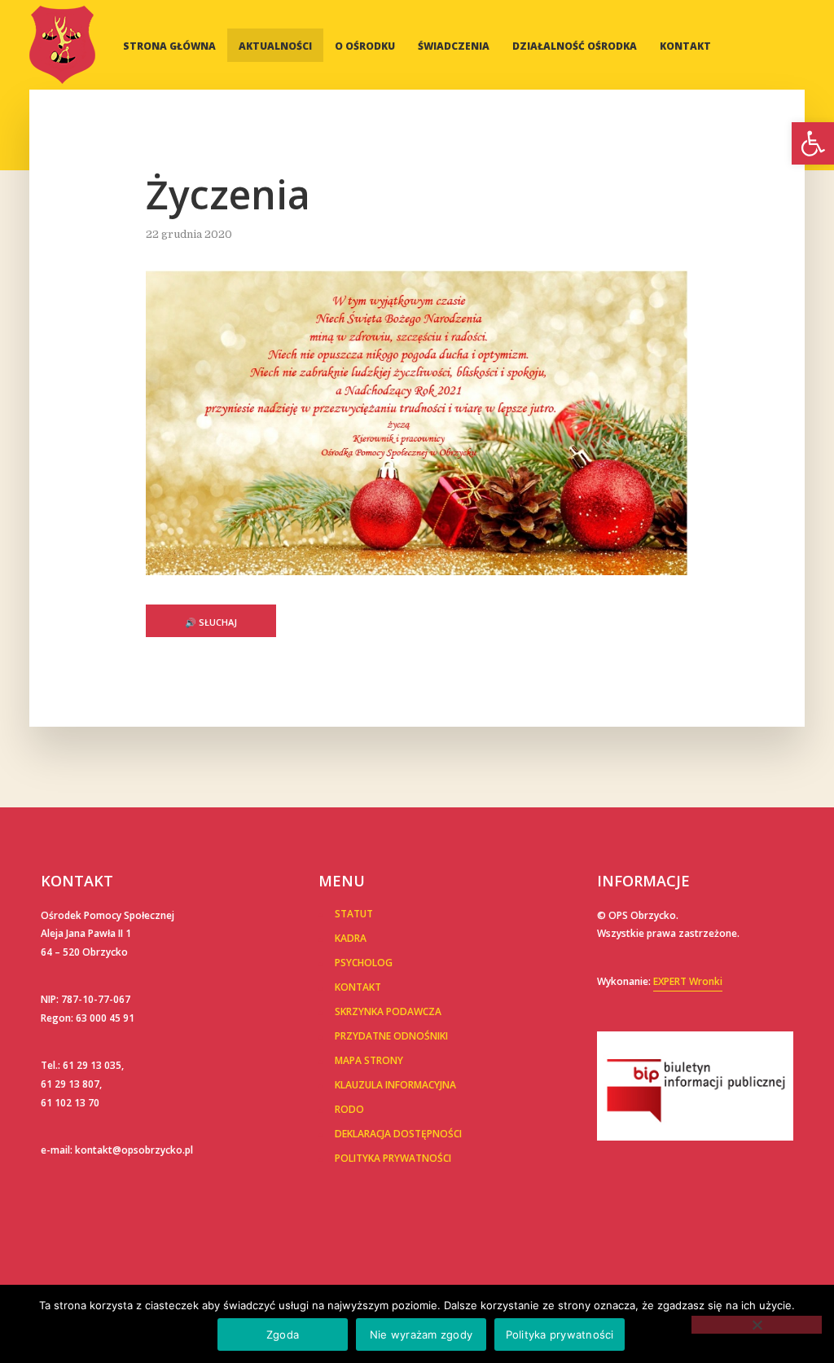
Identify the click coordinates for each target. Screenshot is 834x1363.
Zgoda (282, 1334)
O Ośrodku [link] (365, 46)
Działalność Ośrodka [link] (574, 46)
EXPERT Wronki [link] (687, 981)
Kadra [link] (351, 938)
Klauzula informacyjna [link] (395, 1085)
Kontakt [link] (685, 46)
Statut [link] (354, 914)
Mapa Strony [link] (369, 1060)
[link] (813, 143)
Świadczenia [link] (453, 46)
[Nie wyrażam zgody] (756, 1325)
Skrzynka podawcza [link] (388, 1011)
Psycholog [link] (364, 962)
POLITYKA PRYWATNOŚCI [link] (393, 1158)
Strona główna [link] (169, 46)
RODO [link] (349, 1109)
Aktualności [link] (275, 46)
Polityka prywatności (560, 1334)
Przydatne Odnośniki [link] (391, 1036)
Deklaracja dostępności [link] (398, 1134)
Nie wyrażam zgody (421, 1334)
